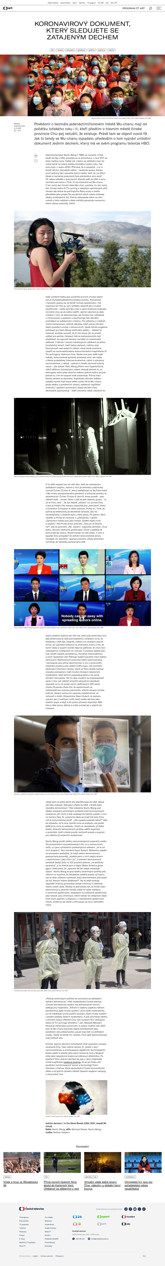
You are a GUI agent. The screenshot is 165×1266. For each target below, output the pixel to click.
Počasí (21, 1235)
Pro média (49, 1217)
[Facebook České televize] (130, 1210)
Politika (92, 50)
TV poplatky (24, 1224)
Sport (75, 3)
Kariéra (47, 1235)
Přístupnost (59, 1256)
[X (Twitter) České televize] (139, 1210)
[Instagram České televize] (126, 1210)
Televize (111, 50)
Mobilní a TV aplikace (27, 1242)
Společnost (81, 50)
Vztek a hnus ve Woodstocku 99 (20, 1183)
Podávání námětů (51, 1239)
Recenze (60, 50)
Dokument (70, 50)
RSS (144, 1256)
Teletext (22, 1228)
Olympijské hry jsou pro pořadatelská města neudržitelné (138, 1185)
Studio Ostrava (50, 1228)
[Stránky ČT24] (77, 1217)
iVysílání (82, 3)
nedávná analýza (72, 1062)
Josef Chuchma (19, 126)
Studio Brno (49, 1224)
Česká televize (53, 3)
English (35, 1256)
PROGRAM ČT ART (133, 8)
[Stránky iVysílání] (133, 1216)
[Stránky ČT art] (101, 1225)
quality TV (101, 50)
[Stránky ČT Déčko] (77, 1225)
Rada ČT (48, 1231)
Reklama (48, 1221)
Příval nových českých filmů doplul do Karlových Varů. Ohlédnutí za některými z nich (61, 1185)
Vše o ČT (114, 3)
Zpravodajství (65, 3)
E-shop (22, 1239)
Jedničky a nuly (90, 1177)
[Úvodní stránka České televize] (31, 1210)
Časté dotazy (50, 1242)
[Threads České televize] (144, 1210)
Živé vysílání (24, 1221)
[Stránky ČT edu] (133, 1224)
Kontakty (48, 1246)
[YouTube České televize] (135, 1210)
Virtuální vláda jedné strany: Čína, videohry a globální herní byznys (102, 1185)
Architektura (130, 1177)
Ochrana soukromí (47, 1256)
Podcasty (22, 1231)
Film (52, 50)
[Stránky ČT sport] (103, 1217)
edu (107, 3)
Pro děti (101, 3)
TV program (91, 3)
